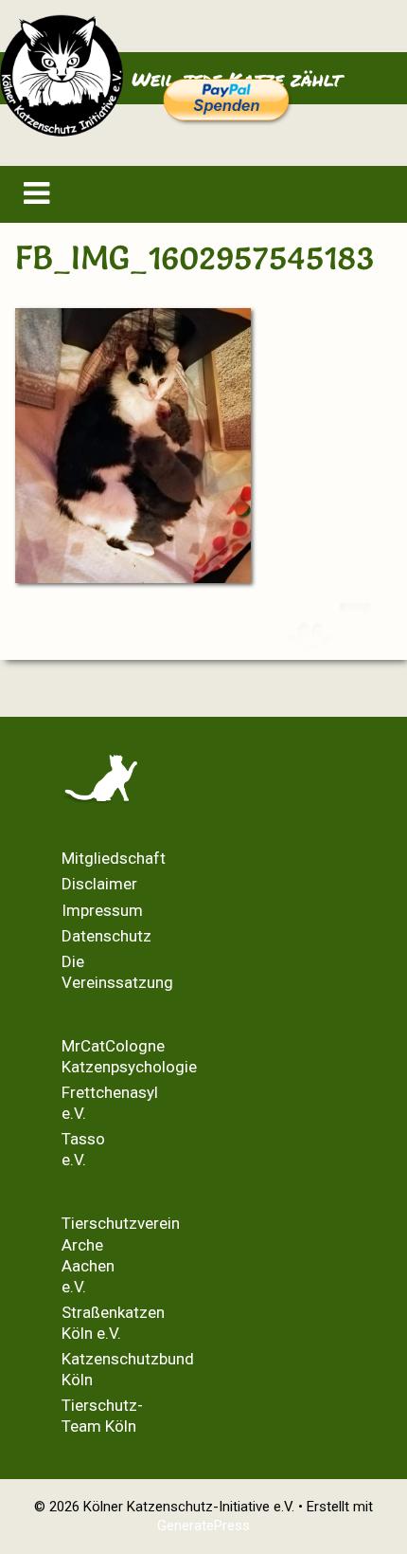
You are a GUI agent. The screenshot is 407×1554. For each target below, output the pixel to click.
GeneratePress (203, 1525)
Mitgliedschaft (114, 858)
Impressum (102, 910)
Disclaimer (99, 883)
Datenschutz (106, 935)
